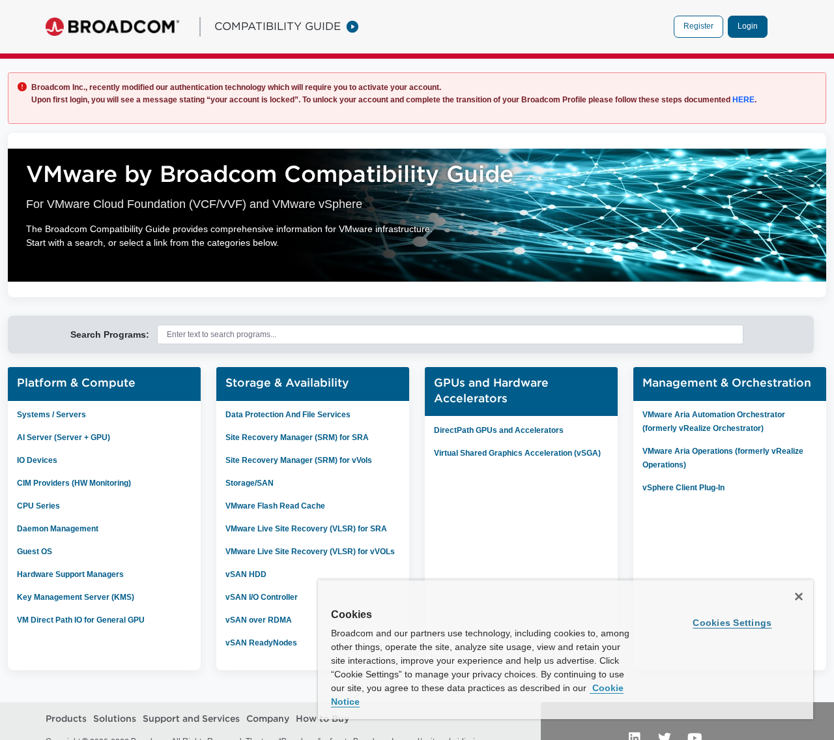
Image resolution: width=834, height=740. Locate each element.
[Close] (799, 596)
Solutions (114, 718)
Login (748, 26)
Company (267, 718)
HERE (742, 99)
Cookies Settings (732, 622)
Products (66, 718)
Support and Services (191, 718)
